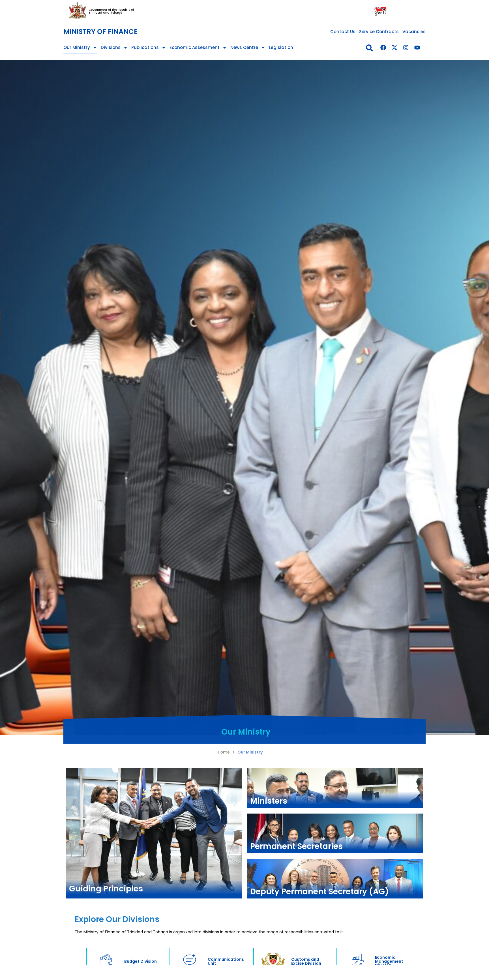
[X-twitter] (394, 47)
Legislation (281, 47)
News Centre (244, 47)
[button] (369, 48)
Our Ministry (76, 47)
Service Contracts (379, 32)
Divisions (111, 47)
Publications (145, 47)
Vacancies (414, 32)
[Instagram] (405, 47)
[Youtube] (417, 47)
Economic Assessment (195, 47)
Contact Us (342, 32)
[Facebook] (383, 47)
